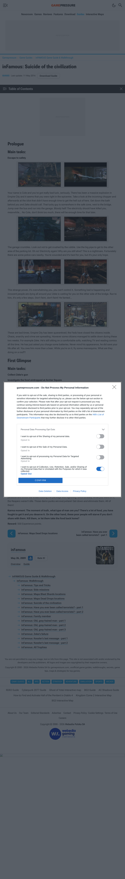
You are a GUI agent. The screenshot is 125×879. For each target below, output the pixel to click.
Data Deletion (45, 491)
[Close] (115, 388)
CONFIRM (40, 480)
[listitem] (62, 429)
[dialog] (62, 439)
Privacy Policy (79, 491)
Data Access (62, 491)
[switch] (100, 436)
